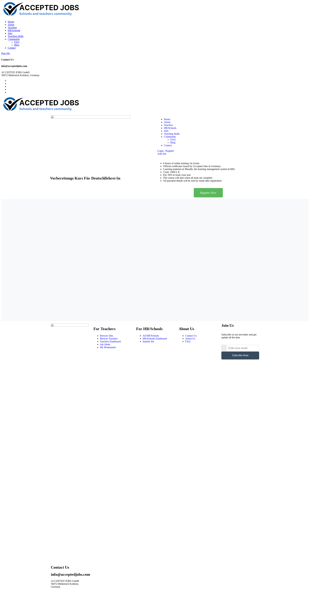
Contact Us (191, 335)
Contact (12, 47)
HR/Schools (14, 30)
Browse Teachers (109, 338)
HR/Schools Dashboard (155, 338)
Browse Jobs (106, 335)
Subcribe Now (240, 355)
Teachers (12, 27)
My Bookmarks (108, 347)
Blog (16, 45)
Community (14, 39)
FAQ (16, 42)
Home (11, 21)
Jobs (10, 33)
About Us (190, 338)
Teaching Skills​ (15, 36)
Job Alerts (105, 344)
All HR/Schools (151, 335)
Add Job (161, 153)
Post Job (5, 53)
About (11, 24)
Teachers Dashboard (110, 341)
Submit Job (148, 341)
